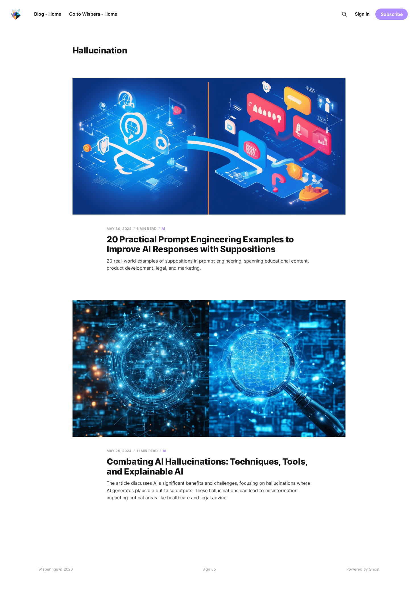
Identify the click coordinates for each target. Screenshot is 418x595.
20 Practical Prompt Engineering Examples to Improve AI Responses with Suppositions (200, 244)
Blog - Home (47, 14)
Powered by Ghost (363, 569)
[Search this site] (344, 14)
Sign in (362, 14)
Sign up (209, 569)
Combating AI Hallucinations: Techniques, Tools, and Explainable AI (207, 466)
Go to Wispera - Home (93, 14)
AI (163, 228)
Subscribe (392, 14)
